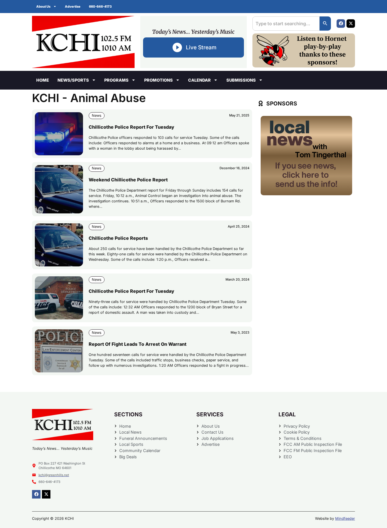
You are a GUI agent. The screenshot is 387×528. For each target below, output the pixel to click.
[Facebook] (341, 23)
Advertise (72, 7)
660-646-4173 (100, 7)
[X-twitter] (350, 23)
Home (42, 80)
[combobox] (286, 23)
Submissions (241, 80)
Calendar (199, 80)
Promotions (158, 80)
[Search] (325, 23)
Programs (116, 80)
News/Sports (73, 80)
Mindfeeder (345, 518)
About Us (43, 7)
